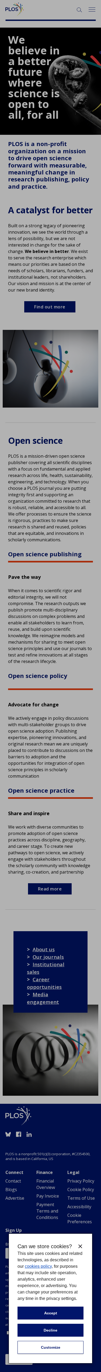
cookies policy (38, 1266)
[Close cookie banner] (80, 1246)
